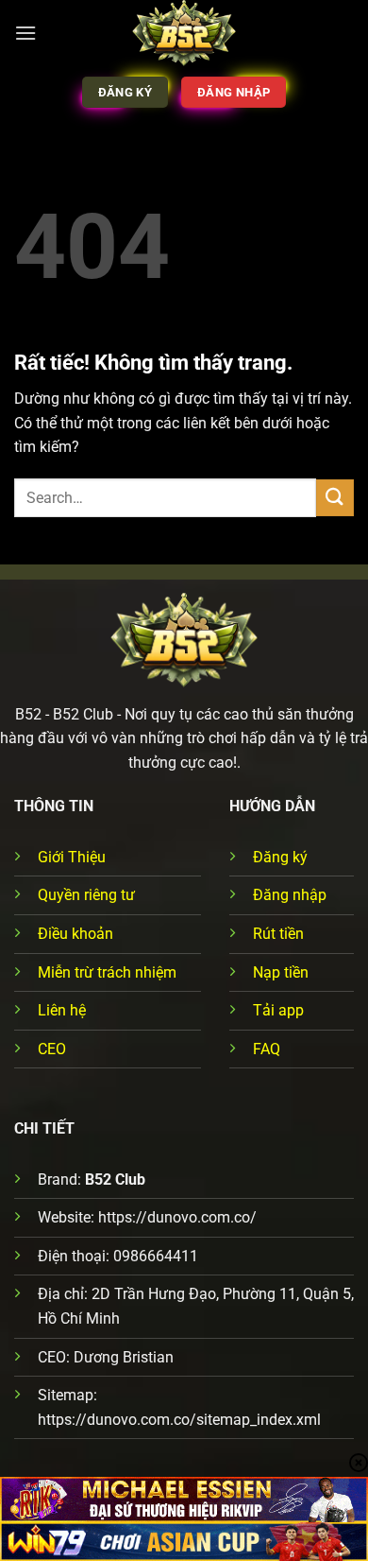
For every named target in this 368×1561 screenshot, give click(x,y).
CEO (52, 1049)
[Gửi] (335, 497)
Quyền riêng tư (86, 895)
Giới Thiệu (72, 857)
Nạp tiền (281, 972)
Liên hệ (62, 1010)
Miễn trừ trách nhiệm (107, 972)
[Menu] (25, 32)
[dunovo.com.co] (184, 33)
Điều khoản (75, 934)
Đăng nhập (289, 895)
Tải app (278, 1010)
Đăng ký (280, 857)
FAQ (266, 1049)
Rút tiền (278, 934)
